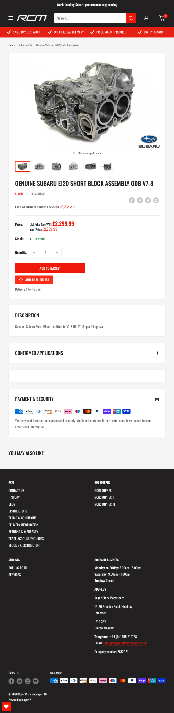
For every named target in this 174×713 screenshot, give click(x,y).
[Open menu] (10, 18)
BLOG (11, 504)
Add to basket (50, 268)
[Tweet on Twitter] (148, 200)
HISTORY (14, 497)
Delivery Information (28, 289)
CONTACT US (16, 490)
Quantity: (21, 252)
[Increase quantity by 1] (56, 252)
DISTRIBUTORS (17, 511)
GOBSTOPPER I (103, 490)
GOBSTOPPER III (104, 504)
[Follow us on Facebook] (11, 681)
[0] (162, 18)
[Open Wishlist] (6, 706)
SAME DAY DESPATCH (26, 32)
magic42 (26, 699)
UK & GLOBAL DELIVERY (69, 32)
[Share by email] (156, 200)
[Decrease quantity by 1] (34, 252)
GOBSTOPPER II (104, 497)
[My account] (146, 18)
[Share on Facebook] (132, 200)
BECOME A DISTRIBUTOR (23, 545)
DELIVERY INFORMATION (23, 524)
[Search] (131, 18)
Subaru (19, 193)
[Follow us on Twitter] (19, 681)
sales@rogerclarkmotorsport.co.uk (125, 642)
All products (25, 45)
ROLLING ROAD (17, 567)
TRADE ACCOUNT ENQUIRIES (26, 538)
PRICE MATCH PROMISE (111, 32)
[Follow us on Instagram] (28, 681)
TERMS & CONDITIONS (22, 517)
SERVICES (14, 574)
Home (11, 45)
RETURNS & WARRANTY (23, 531)
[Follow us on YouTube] (36, 681)
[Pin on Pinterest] (140, 200)
